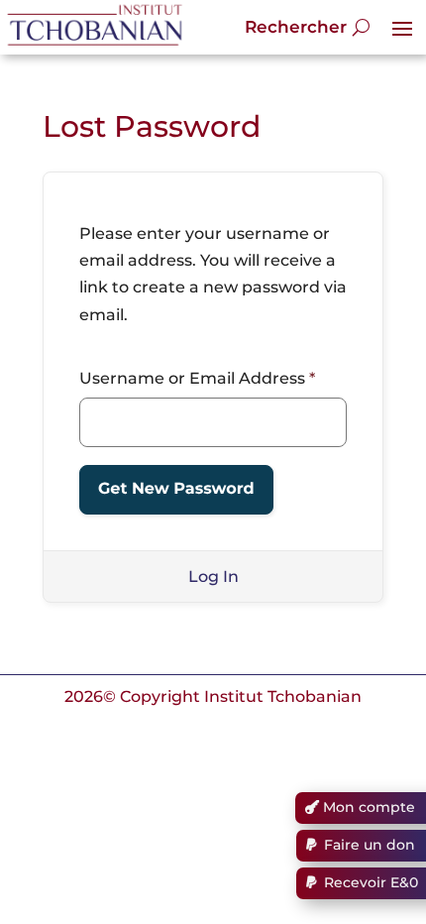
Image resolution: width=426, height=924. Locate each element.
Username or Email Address (197, 378)
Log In (213, 576)
